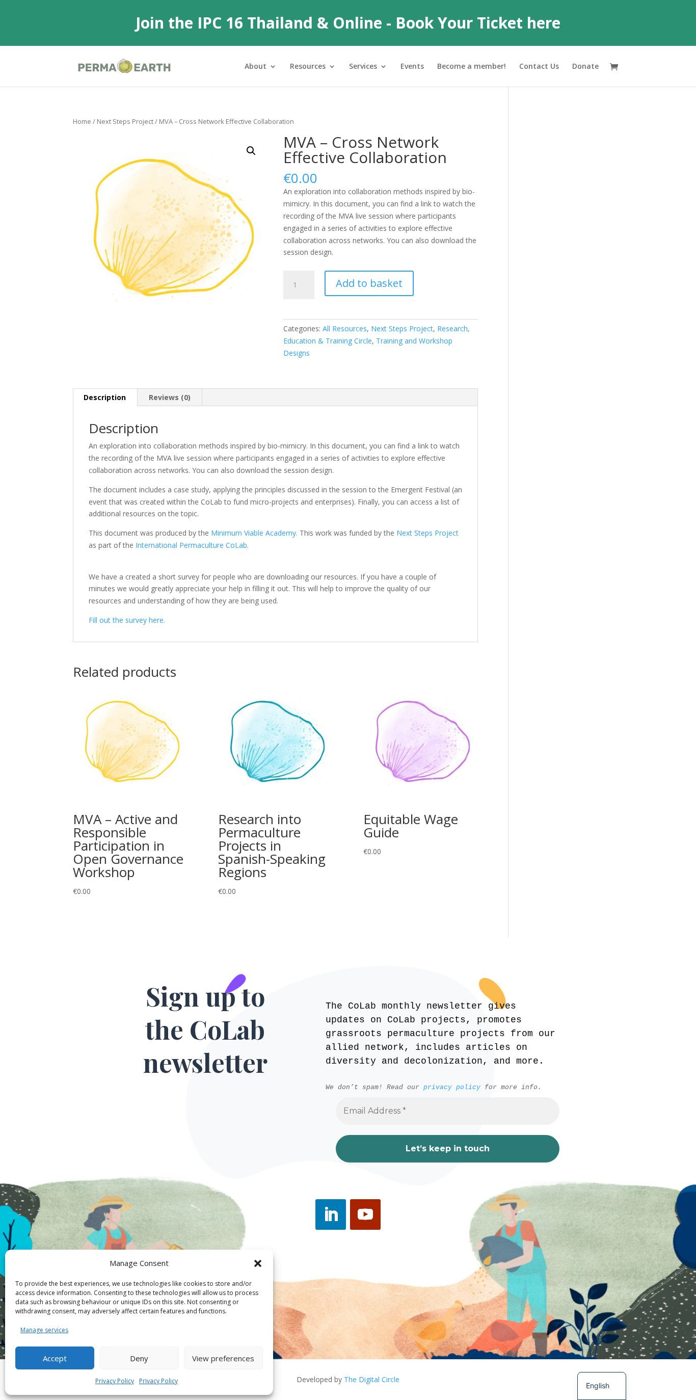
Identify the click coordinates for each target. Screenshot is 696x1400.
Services (363, 67)
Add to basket (369, 283)
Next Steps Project (125, 121)
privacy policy (451, 1087)
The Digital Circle (371, 1379)
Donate (585, 67)
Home (82, 121)
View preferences (223, 1358)
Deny (139, 1358)
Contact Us (539, 67)
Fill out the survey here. (127, 620)
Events (412, 67)
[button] (258, 1263)
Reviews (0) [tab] (170, 397)
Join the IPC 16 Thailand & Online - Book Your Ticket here (348, 22)
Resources (308, 67)
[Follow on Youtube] (365, 1214)
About (255, 67)
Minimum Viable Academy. (255, 533)
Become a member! (471, 67)
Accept (55, 1358)
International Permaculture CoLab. (192, 545)
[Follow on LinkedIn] (330, 1214)
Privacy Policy (114, 1381)
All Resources (345, 328)
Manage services (44, 1330)
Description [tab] (105, 397)
